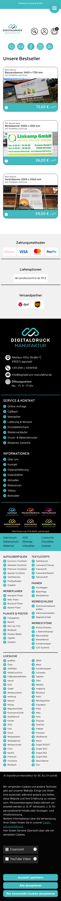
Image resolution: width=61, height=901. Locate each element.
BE (55, 775)
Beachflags (41, 591)
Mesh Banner (42, 761)
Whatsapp (49, 46)
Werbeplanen (14, 737)
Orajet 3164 (41, 757)
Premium (12, 757)
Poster (11, 721)
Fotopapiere (13, 618)
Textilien (40, 724)
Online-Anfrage (17, 406)
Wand (38, 741)
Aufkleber (12, 668)
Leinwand (40, 672)
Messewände (42, 636)
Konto (44, 32)
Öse (38, 765)
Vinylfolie (12, 761)
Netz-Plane (13, 599)
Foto (10, 729)
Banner (11, 701)
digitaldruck (13, 717)
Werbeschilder (14, 745)
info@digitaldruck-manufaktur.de (32, 375)
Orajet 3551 (41, 749)
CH (47, 775)
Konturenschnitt (15, 713)
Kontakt (12, 464)
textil (38, 696)
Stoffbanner (41, 737)
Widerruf (8, 546)
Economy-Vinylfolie (17, 561)
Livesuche (47, 538)
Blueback (12, 630)
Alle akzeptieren (30, 886)
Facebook (30, 46)
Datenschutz (11, 542)
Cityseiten (47, 542)
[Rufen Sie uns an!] (11, 46)
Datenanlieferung (18, 470)
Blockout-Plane (15, 603)
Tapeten (11, 638)
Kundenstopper (43, 643)
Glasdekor (41, 705)
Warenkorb (54, 32)
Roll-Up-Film (14, 626)
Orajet (10, 688)
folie (10, 685)
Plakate (39, 729)
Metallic (40, 685)
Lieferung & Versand (20, 422)
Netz (38, 713)
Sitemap (27, 542)
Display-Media (14, 634)
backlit (11, 753)
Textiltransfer (14, 577)
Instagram (40, 46)
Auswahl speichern (30, 878)
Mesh (38, 664)
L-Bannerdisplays (44, 631)
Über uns (13, 459)
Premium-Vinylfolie (17, 569)
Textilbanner (42, 561)
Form (10, 749)
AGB (25, 538)
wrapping (40, 688)
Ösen (10, 664)
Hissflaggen (42, 587)
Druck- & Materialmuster (23, 437)
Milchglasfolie (43, 701)
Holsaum (40, 733)
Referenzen (14, 485)
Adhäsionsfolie (15, 672)
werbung (12, 696)
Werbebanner (14, 741)
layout (11, 680)
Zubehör (12, 585)
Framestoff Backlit (45, 573)
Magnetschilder (43, 617)
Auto (38, 717)
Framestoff (41, 569)
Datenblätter (15, 475)
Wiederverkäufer (18, 432)
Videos (12, 490)
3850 (38, 660)
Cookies (46, 546)
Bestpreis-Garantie (19, 443)
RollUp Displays (43, 627)
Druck (10, 733)
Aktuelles (13, 480)
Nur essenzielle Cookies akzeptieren (30, 894)
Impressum (10, 538)
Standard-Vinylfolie (17, 565)
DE (39, 775)
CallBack (13, 411)
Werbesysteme (15, 693)
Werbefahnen (42, 595)
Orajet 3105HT (43, 745)
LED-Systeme (42, 647)
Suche (34, 32)
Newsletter (14, 417)
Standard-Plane (15, 595)
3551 (10, 724)
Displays (40, 721)
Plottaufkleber (14, 581)
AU (43, 775)
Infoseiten (28, 546)
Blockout (40, 693)
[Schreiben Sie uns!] (20, 46)
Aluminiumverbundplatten (46, 608)
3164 (38, 680)
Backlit (11, 622)
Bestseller (13, 496)
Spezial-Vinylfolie (16, 573)
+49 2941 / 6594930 (24, 368)
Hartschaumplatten (45, 613)
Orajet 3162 (41, 753)
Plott (38, 709)
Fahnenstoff (42, 577)
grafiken (11, 660)
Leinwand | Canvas (45, 565)
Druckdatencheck (18, 427)
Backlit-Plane (14, 607)
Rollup (11, 705)
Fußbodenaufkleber (17, 676)
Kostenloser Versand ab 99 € (30, 3)
